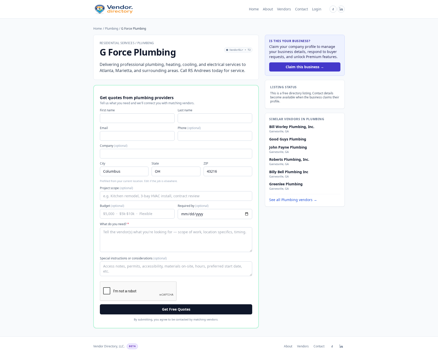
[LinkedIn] (341, 9)
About (268, 9)
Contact (301, 9)
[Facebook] (333, 9)
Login (316, 9)
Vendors (284, 9)
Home (254, 9)
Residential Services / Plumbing (127, 43)
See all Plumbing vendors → (293, 199)
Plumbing (111, 29)
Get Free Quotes (176, 309)
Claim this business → (305, 66)
